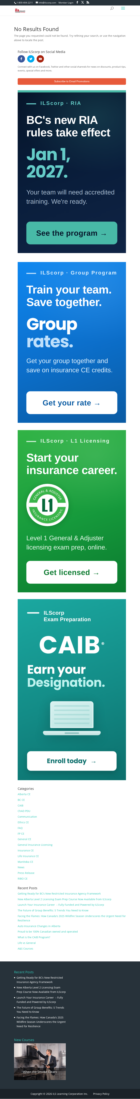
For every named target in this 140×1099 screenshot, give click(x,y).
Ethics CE (23, 822)
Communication (27, 816)
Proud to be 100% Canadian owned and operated (48, 931)
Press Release (26, 873)
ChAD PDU (24, 811)
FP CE (21, 833)
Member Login (66, 2)
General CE (24, 839)
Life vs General (27, 943)
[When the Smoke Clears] (40, 1061)
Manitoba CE (25, 861)
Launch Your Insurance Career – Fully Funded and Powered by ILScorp (61, 904)
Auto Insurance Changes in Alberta (39, 926)
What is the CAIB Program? (34, 937)
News (21, 867)
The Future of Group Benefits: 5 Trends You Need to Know (53, 910)
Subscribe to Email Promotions (72, 81)
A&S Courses (25, 948)
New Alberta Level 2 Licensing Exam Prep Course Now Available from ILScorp (64, 899)
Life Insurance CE (28, 856)
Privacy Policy (101, 1094)
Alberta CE (24, 794)
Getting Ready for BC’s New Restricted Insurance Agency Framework (59, 893)
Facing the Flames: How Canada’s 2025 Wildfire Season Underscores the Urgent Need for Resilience (41, 1022)
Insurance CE (26, 850)
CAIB (20, 805)
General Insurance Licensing (35, 844)
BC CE (21, 800)
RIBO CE (23, 878)
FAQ (20, 828)
